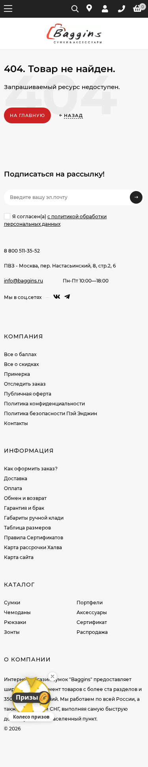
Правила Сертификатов (33, 537)
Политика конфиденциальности (44, 404)
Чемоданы (17, 612)
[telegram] (67, 297)
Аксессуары (92, 612)
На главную (27, 115)
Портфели (90, 602)
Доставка (15, 478)
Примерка (17, 374)
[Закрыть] (52, 676)
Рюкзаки (15, 622)
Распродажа (92, 632)
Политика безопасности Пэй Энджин (50, 413)
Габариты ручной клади (34, 518)
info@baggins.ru (23, 281)
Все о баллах (20, 354)
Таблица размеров (27, 528)
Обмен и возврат (25, 498)
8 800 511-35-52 (22, 251)
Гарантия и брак (24, 508)
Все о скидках (21, 364)
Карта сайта (19, 557)
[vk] (56, 297)
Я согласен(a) (55, 220)
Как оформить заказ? (31, 469)
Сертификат (92, 622)
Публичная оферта (27, 394)
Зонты (12, 632)
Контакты (16, 423)
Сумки (12, 602)
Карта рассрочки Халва (33, 547)
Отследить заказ (25, 384)
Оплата (13, 488)
